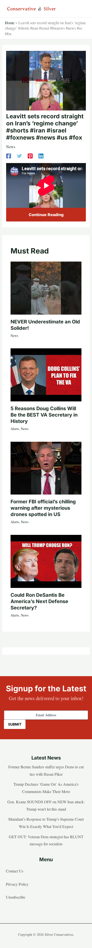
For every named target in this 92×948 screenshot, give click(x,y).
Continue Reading (46, 214)
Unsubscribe (15, 897)
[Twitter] (19, 155)
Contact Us (14, 870)
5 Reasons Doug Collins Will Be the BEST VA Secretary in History (44, 415)
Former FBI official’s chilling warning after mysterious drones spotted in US (43, 508)
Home (9, 22)
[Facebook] (8, 155)
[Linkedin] (41, 155)
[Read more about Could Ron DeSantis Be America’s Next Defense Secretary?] (46, 560)
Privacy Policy (17, 884)
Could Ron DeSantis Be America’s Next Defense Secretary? (39, 601)
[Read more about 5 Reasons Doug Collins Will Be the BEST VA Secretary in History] (46, 374)
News (10, 146)
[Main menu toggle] (80, 8)
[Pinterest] (30, 155)
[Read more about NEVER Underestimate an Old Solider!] (46, 287)
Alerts (15, 428)
